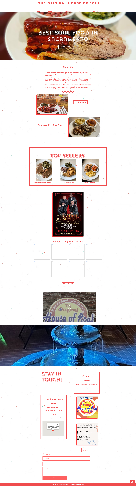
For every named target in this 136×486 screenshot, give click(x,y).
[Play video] (69, 307)
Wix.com (82, 484)
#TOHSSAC (78, 241)
